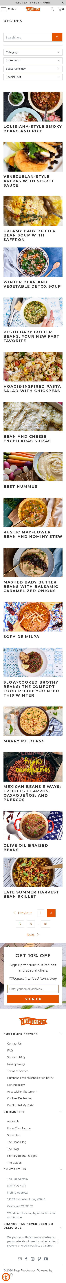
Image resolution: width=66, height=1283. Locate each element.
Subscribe (13, 1135)
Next (31, 935)
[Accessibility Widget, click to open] (6, 1277)
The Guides (14, 1162)
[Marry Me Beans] (33, 721)
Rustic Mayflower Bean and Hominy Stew (33, 534)
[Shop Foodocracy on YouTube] (46, 1259)
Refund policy (16, 1084)
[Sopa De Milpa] (33, 617)
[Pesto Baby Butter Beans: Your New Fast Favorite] (33, 312)
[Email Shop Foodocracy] (20, 1259)
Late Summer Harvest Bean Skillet (31, 894)
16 (45, 924)
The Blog (13, 1149)
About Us (13, 1121)
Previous (24, 913)
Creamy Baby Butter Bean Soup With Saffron (29, 235)
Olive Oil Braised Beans (25, 847)
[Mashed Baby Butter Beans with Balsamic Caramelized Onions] (33, 562)
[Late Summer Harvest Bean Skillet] (33, 872)
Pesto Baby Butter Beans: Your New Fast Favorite (31, 336)
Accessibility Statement (22, 1091)
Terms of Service (17, 1071)
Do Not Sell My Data (20, 1105)
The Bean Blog (16, 1142)
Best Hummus (20, 486)
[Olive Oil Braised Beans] (33, 825)
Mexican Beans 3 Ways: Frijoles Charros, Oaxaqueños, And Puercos (32, 793)
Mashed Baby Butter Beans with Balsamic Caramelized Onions (30, 586)
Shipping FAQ (16, 1057)
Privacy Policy (16, 1064)
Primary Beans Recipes (22, 1155)
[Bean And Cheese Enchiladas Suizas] (33, 416)
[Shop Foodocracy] (33, 9)
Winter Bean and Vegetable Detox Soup (32, 284)
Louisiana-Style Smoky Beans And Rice (32, 128)
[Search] (52, 9)
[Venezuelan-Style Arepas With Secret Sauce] (33, 157)
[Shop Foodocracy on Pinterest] (39, 1259)
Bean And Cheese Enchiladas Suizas (27, 438)
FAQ (10, 1050)
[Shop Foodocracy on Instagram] (33, 1259)
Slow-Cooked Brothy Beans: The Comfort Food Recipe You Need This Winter (31, 689)
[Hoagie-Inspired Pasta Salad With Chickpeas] (33, 366)
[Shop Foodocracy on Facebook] (26, 1259)
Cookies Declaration (19, 1098)
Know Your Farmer (19, 1128)
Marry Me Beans (24, 741)
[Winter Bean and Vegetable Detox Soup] (33, 262)
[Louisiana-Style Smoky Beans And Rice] (33, 107)
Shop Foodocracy (24, 1270)
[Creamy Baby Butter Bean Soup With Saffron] (33, 211)
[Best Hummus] (33, 466)
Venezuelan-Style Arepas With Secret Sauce (28, 181)
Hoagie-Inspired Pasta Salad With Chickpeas (32, 388)
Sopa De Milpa (21, 636)
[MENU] (2, 9)
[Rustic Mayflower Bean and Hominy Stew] (33, 512)
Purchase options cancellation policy (30, 1078)
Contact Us (14, 1043)
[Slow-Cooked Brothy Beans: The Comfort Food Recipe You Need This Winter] (33, 662)
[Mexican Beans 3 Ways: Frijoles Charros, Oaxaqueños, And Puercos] (33, 767)
